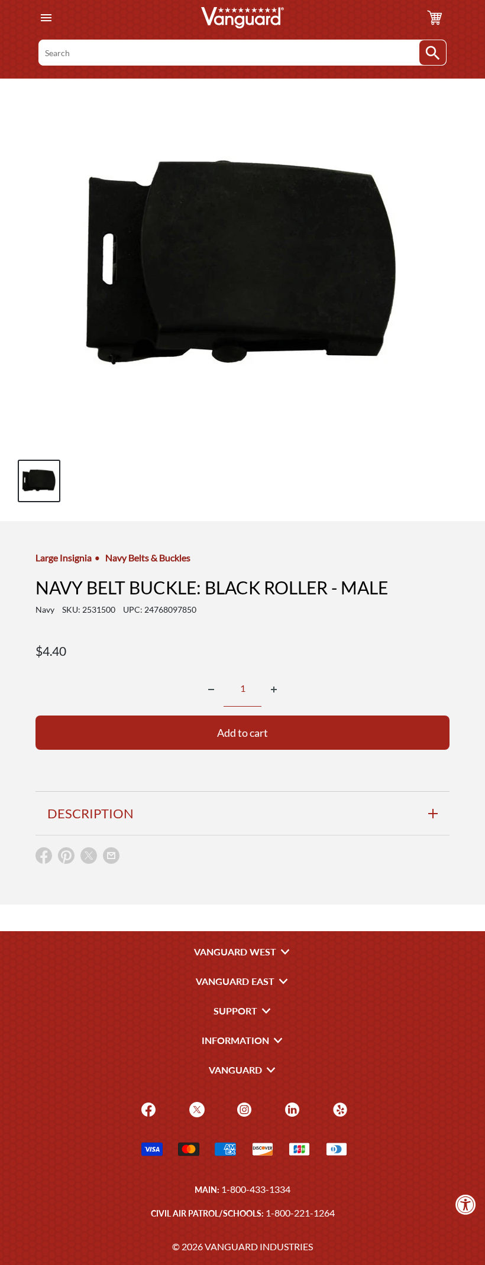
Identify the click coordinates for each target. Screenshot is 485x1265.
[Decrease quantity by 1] (211, 689)
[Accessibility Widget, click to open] (465, 1204)
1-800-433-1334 (255, 1189)
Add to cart (242, 732)
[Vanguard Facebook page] (147, 1108)
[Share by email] (111, 856)
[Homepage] (242, 17)
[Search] (432, 52)
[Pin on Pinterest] (66, 858)
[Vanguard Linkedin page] (290, 1108)
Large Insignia (63, 557)
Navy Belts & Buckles (147, 557)
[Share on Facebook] (43, 858)
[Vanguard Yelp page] (338, 1108)
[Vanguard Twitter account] (195, 1108)
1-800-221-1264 (300, 1212)
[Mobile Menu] (45, 18)
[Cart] (434, 17)
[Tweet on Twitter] (88, 858)
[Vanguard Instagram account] (242, 1108)
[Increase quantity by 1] (273, 689)
